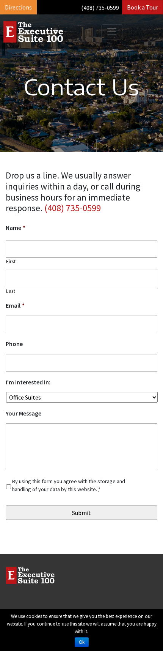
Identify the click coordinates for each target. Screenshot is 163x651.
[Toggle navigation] (111, 32)
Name (15, 227)
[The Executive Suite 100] (33, 32)
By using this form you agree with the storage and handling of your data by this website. (68, 485)
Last (11, 291)
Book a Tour (142, 7)
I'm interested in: (28, 382)
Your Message (23, 413)
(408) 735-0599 (100, 7)
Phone (14, 344)
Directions (18, 7)
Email (15, 305)
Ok (82, 642)
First (11, 261)
